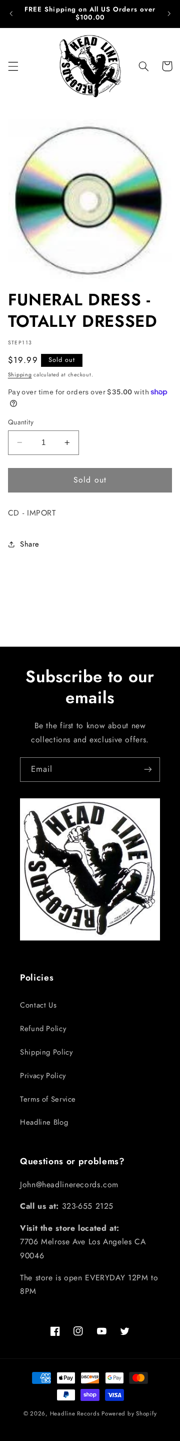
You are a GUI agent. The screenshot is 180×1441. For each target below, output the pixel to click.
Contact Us (38, 1005)
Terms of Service (48, 1099)
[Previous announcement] (11, 14)
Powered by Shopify (129, 1413)
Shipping (20, 374)
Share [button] (30, 544)
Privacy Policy (43, 1075)
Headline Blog (44, 1122)
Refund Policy (43, 1028)
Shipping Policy (46, 1052)
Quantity (21, 422)
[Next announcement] (169, 14)
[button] (13, 66)
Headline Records (75, 1413)
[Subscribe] (148, 769)
